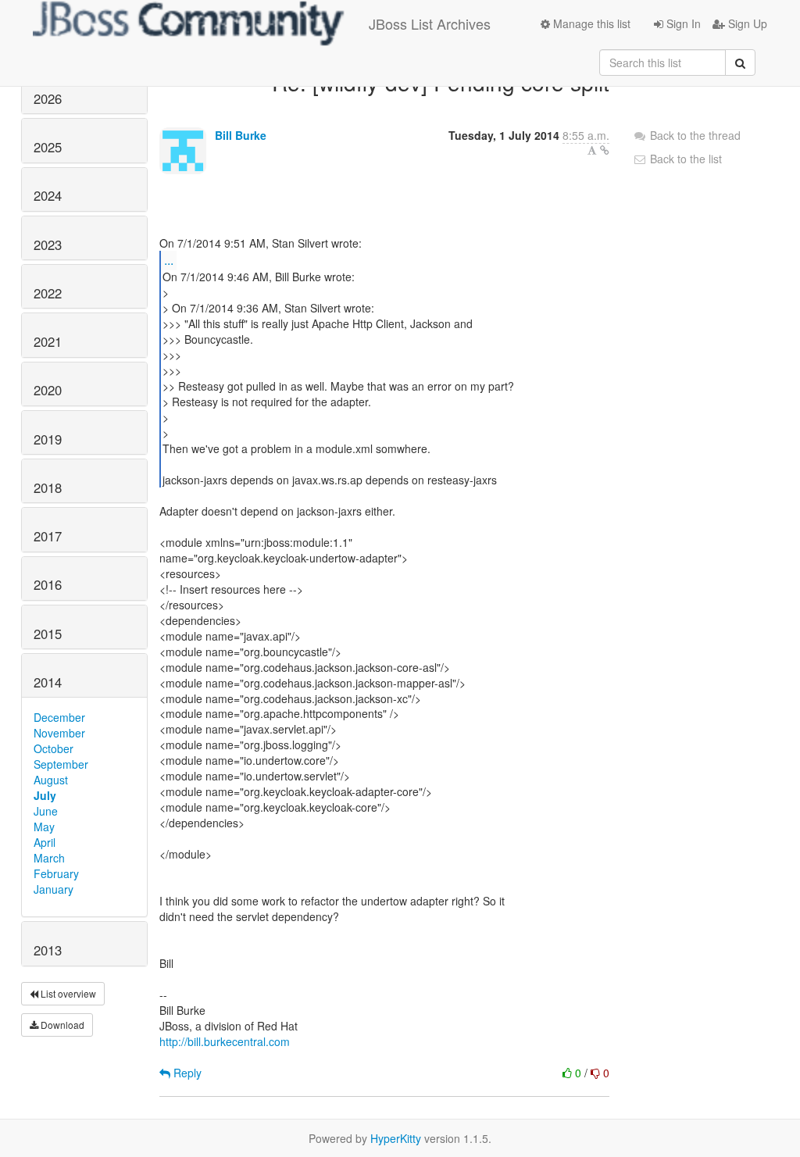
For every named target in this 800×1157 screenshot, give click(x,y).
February (56, 873)
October (53, 748)
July (45, 795)
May (44, 826)
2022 (48, 293)
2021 (48, 341)
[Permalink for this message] (604, 150)
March (49, 858)
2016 (48, 584)
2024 (48, 195)
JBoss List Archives (430, 23)
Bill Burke (240, 135)
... (168, 260)
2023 (48, 244)
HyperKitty (395, 1138)
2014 (48, 682)
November (59, 733)
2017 (48, 536)
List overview (67, 993)
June (46, 811)
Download (61, 1024)
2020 (48, 389)
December (59, 717)
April (44, 842)
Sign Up (746, 23)
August (51, 779)
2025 (48, 146)
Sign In (682, 23)
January (53, 889)
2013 (48, 950)
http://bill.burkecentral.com (224, 1041)
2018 (48, 487)
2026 (48, 98)
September (61, 764)
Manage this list (590, 23)
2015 (48, 633)
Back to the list (684, 158)
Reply (186, 1072)
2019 (48, 439)
